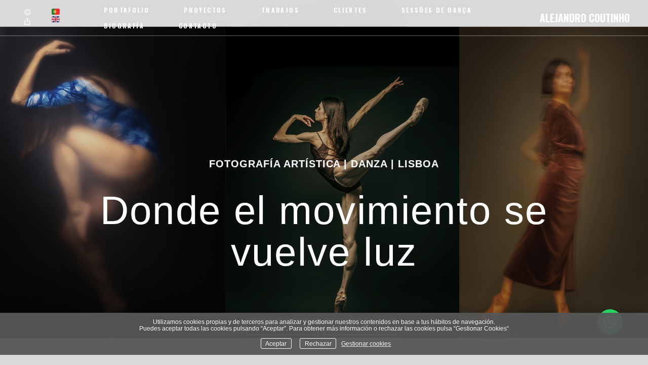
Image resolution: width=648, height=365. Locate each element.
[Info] (27, 13)
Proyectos (205, 10)
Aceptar (276, 343)
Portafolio (126, 10)
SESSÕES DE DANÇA (436, 10)
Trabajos (280, 10)
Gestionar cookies (366, 343)
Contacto (198, 25)
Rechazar (318, 343)
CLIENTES (350, 10)
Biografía (124, 25)
